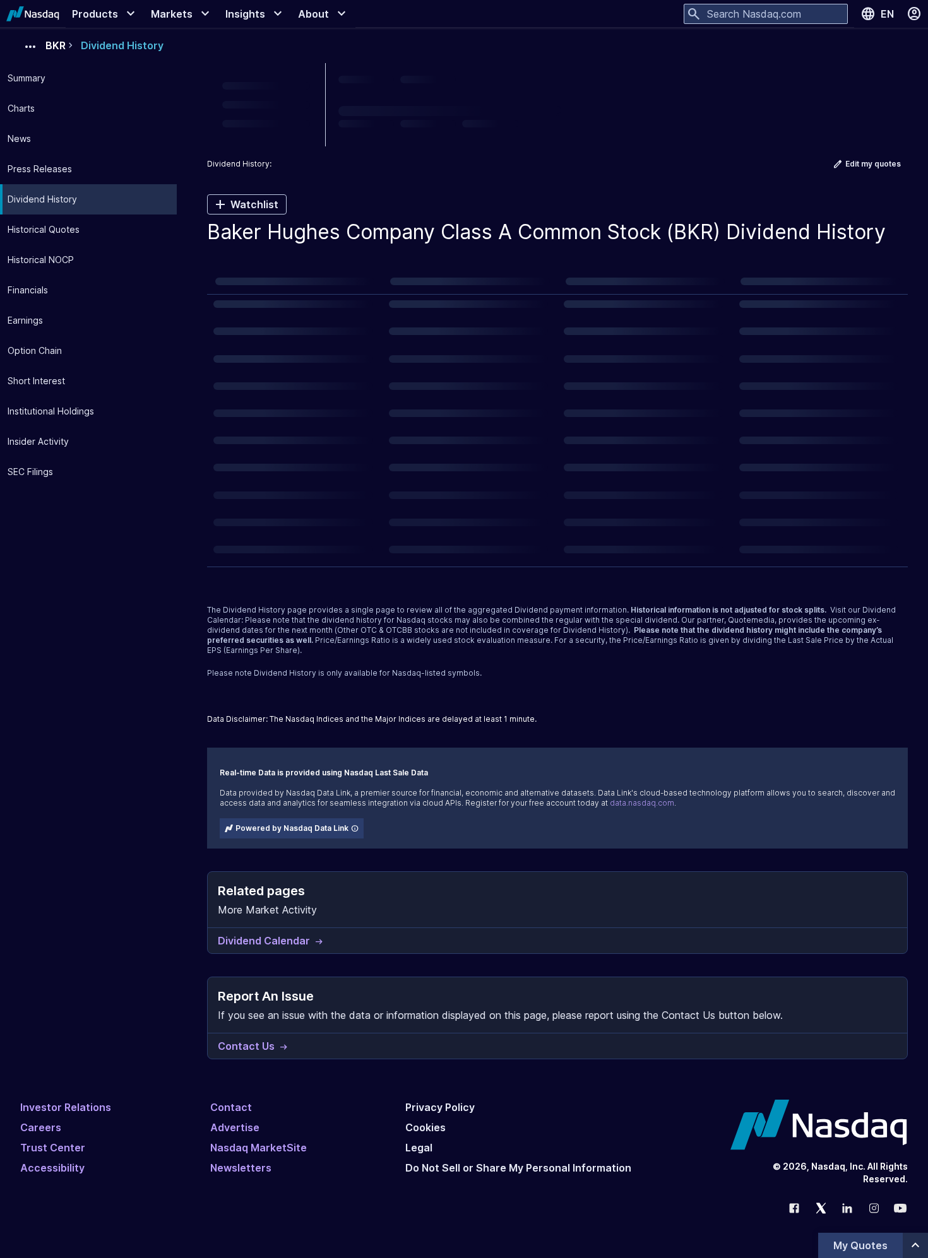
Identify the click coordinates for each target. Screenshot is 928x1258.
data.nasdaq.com (642, 803)
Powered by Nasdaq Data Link (291, 828)
